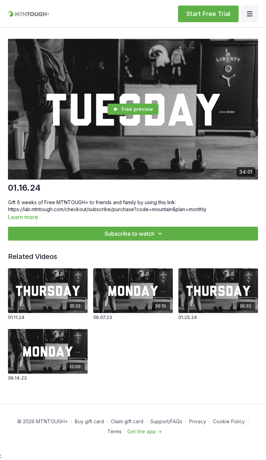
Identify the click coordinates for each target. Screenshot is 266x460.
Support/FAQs (166, 421)
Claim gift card (127, 421)
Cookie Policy (229, 421)
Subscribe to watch (129, 233)
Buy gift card (89, 421)
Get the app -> (144, 431)
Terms (114, 431)
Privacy (197, 421)
